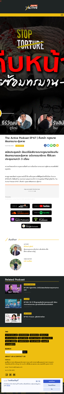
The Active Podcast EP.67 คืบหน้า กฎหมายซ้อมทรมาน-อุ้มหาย (23, 199)
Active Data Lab (11, 335)
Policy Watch (23, 338)
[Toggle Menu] (62, 15)
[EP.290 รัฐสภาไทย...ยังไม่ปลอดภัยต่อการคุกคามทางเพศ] (13, 289)
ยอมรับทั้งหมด (52, 381)
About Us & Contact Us (15, 356)
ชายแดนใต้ (26, 299)
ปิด (51, 389)
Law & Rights (19, 145)
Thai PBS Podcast (8, 199)
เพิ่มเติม (8, 385)
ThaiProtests (23, 341)
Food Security (9, 392)
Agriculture (23, 392)
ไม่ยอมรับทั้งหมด (51, 385)
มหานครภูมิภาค (10, 344)
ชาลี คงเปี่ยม (28, 261)
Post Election (35, 338)
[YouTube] (14, 375)
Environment (23, 335)
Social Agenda (11, 341)
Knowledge (42, 392)
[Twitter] (48, 146)
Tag (6, 331)
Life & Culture (11, 338)
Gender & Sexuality (29, 284)
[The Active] (31, 8)
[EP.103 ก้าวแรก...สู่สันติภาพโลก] (13, 319)
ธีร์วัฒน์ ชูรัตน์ (28, 246)
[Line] (51, 146)
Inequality (44, 335)
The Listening (35, 341)
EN (36, 381)
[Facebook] (6, 375)
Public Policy (47, 338)
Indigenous (34, 335)
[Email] (54, 146)
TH (39, 381)
